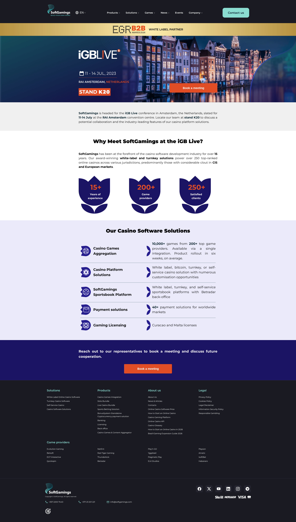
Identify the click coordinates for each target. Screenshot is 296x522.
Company (194, 12)
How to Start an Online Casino (162, 413)
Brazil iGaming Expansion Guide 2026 (165, 433)
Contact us (236, 12)
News (164, 12)
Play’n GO (152, 449)
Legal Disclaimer (206, 405)
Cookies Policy (205, 401)
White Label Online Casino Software (63, 397)
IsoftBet (202, 457)
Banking (101, 420)
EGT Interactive (54, 457)
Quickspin (51, 461)
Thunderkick (103, 457)
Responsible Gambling (209, 413)
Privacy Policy (205, 397)
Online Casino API (156, 421)
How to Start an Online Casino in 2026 (165, 429)
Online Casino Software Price (161, 409)
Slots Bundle (103, 401)
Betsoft (50, 453)
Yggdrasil (152, 453)
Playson (202, 449)
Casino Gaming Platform (159, 417)
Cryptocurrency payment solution (113, 416)
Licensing (101, 424)
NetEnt (100, 449)
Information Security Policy (211, 409)
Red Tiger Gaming (105, 453)
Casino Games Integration (109, 397)
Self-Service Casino (55, 405)
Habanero (203, 461)
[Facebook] (199, 488)
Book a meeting (193, 88)
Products (112, 12)
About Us (152, 397)
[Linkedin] (228, 488)
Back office (102, 428)
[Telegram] (247, 488)
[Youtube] (218, 488)
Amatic (202, 453)
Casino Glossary (155, 425)
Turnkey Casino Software (58, 401)
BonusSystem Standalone (109, 413)
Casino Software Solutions (59, 409)
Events (179, 12)
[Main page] (60, 10)
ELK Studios (153, 461)
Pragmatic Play (155, 457)
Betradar (101, 461)
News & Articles (155, 401)
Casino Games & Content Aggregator (114, 432)
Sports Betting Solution (108, 409)
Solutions (131, 12)
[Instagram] (237, 488)
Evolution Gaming (55, 449)
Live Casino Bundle (106, 405)
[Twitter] (209, 488)
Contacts (152, 405)
